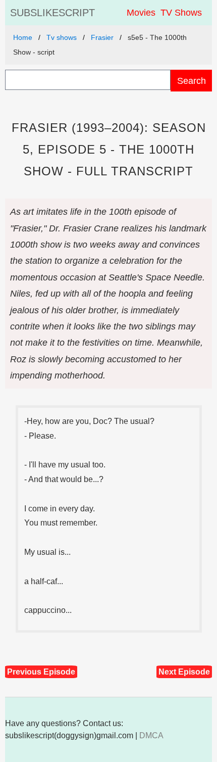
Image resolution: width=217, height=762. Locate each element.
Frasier (102, 37)
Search (191, 80)
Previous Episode (41, 672)
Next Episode (184, 672)
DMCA (151, 735)
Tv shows (61, 37)
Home (22, 37)
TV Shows (181, 13)
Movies (141, 13)
